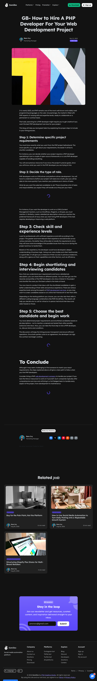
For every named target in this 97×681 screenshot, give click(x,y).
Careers (64, 662)
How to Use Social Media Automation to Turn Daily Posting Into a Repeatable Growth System (70, 517)
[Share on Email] (72, 437)
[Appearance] (20, 670)
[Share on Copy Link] (76, 437)
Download (30, 662)
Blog (62, 651)
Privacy (81, 671)
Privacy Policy (70, 677)
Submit (63, 624)
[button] (74, 5)
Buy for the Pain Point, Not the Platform (24, 515)
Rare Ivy (27, 38)
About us (30, 651)
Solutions (30, 657)
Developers (65, 657)
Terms (73, 671)
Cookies (90, 671)
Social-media (57, 512)
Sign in (80, 654)
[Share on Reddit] (67, 437)
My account (82, 657)
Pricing (29, 660)
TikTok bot (47, 654)
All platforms (48, 660)
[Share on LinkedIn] (59, 437)
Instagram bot (49, 651)
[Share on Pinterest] (63, 437)
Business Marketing (49, 430)
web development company (45, 376)
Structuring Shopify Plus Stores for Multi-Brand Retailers (24, 563)
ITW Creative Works (48, 675)
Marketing (10, 512)
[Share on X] (55, 437)
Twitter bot (48, 657)
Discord (64, 654)
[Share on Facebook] (51, 437)
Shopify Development (13, 559)
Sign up (81, 651)
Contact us (31, 654)
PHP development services (56, 290)
